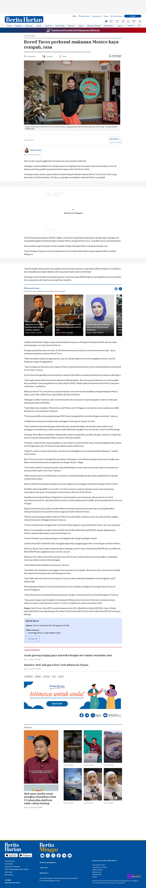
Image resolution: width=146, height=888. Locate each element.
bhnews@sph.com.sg (51, 880)
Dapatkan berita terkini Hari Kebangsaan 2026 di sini (75, 30)
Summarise (32, 56)
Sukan (81, 26)
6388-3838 (43, 868)
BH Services (9, 875)
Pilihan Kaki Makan (29, 36)
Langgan (133, 16)
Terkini (9, 26)
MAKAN (37, 676)
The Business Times (99, 867)
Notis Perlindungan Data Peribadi (16, 869)
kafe (54, 676)
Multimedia (108, 26)
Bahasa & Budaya (94, 26)
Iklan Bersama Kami (12, 883)
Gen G (119, 26)
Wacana (71, 26)
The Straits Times (98, 865)
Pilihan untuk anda (31, 288)
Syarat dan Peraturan (12, 866)
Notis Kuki (8, 872)
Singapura (18, 26)
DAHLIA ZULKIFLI (35, 150)
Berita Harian (97, 872)
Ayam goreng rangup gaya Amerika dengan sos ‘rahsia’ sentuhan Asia (68, 655)
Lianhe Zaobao (97, 870)
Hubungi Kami (10, 861)
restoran (46, 676)
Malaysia (28, 26)
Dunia (38, 26)
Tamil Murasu (97, 874)
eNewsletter (96, 16)
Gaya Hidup (60, 26)
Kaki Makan (28, 676)
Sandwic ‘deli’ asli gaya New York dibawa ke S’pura (56, 665)
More (130, 26)
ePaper (106, 16)
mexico (61, 676)
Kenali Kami (9, 864)
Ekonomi (48, 26)
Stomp (94, 877)
